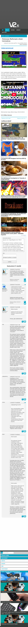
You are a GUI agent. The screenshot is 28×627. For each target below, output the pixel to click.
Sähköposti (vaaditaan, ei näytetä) (9, 257)
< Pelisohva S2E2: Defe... (6, 118)
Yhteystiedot (4, 569)
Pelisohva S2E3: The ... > (22, 118)
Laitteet (4, 32)
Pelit (7, 30)
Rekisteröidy (4, 558)
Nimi (4, 253)
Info (2, 566)
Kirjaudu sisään (5, 555)
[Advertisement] (14, 534)
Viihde (13, 30)
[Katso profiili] (4, 271)
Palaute (3, 563)
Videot (18, 30)
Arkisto (3, 560)
